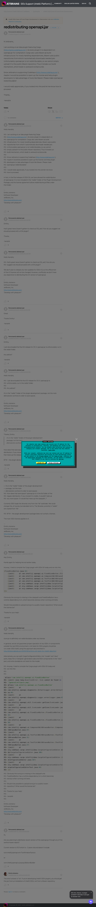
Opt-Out (61, 459)
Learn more (51, 450)
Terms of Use (58, 456)
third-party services (34, 457)
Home (10, 3)
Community (58, 3)
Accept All (41, 462)
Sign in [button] (84, 3)
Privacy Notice (43, 456)
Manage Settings (53, 462)
